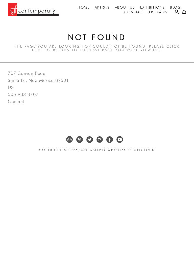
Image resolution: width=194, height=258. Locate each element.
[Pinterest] (79, 139)
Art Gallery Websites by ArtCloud (118, 150)
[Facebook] (109, 139)
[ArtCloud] (69, 139)
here (37, 50)
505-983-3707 (23, 94)
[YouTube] (119, 139)
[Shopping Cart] (184, 12)
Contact (16, 101)
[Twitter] (89, 139)
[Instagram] (99, 139)
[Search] (177, 12)
